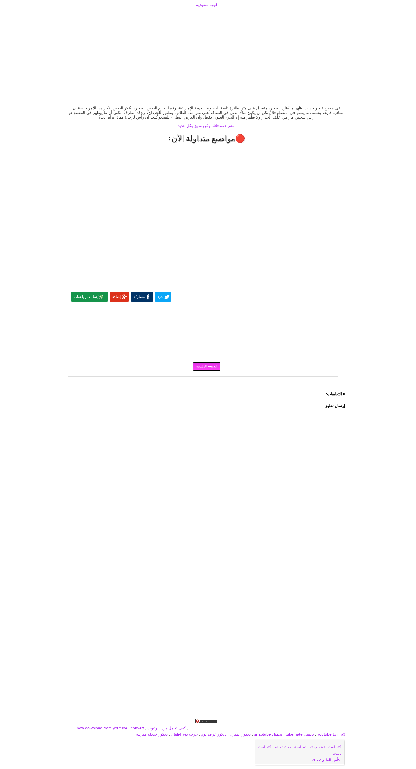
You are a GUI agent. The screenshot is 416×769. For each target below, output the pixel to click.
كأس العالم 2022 (326, 760)
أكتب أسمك (334, 747)
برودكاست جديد (258, 728)
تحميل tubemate (300, 734)
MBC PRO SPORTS (226, 728)
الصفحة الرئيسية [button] (206, 366)
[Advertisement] (206, 15)
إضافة (116, 297)
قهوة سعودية (206, 4)
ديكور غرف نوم (213, 734)
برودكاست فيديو (313, 728)
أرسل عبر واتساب (86, 297)
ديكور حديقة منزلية (152, 734)
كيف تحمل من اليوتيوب (166, 728)
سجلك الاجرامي (282, 747)
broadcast (198, 728)
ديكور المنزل (240, 734)
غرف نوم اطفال (184, 734)
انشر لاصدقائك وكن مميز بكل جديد (207, 125)
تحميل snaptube (268, 734)
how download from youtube (102, 728)
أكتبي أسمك (301, 747)
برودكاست (206, 381)
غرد (160, 297)
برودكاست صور (286, 728)
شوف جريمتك (318, 747)
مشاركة (139, 297)
